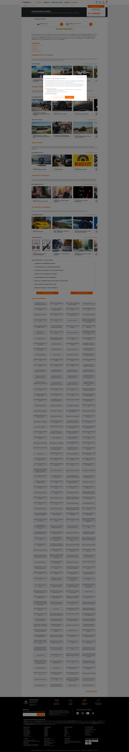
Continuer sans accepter (81, 76)
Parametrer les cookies (58, 97)
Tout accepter (69, 97)
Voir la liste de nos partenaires (51, 93)
